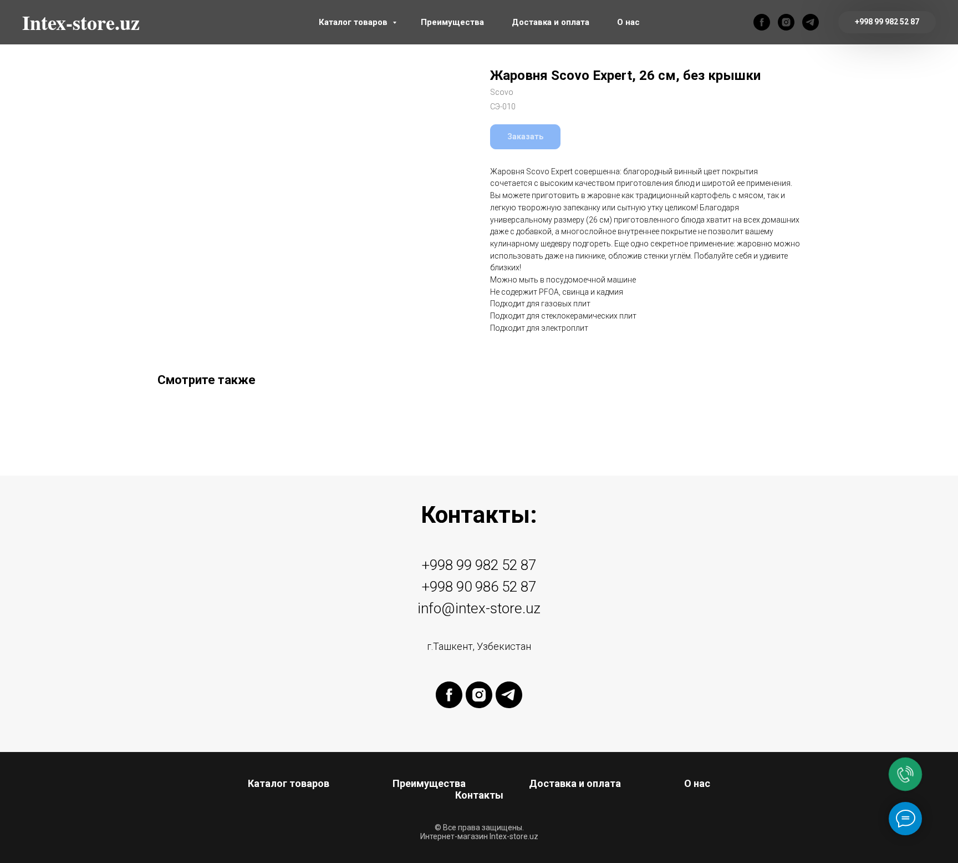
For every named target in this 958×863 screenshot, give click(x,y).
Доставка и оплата (550, 22)
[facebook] (761, 22)
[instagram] (786, 22)
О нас (628, 22)
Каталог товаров (354, 22)
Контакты (479, 795)
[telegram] (810, 22)
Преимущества (452, 22)
